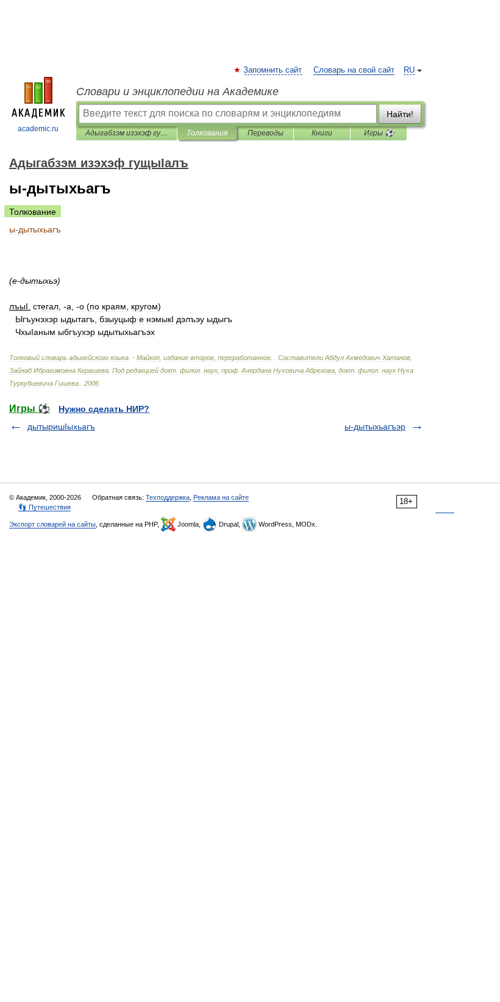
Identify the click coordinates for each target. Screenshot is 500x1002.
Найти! (400, 114)
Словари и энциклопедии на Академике (177, 91)
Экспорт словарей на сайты (52, 524)
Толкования (207, 133)
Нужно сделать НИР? (104, 409)
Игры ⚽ (379, 133)
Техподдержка (168, 497)
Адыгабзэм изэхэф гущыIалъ (126, 133)
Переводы (266, 133)
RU (409, 70)
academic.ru (38, 128)
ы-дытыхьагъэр (375, 426)
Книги (322, 133)
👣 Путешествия (44, 507)
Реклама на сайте (221, 497)
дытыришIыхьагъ (61, 426)
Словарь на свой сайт (354, 70)
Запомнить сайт (273, 70)
